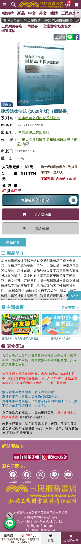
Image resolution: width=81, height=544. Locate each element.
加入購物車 (70, 540)
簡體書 (32, 25)
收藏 (51, 540)
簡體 (54, 13)
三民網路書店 (12, 25)
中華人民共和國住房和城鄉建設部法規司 (47, 141)
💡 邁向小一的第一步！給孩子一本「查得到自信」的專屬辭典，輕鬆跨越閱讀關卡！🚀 (38, 20)
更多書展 (68, 307)
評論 (62, 37)
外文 (43, 13)
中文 (32, 13)
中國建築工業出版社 (33, 132)
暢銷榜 (8, 13)
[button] (78, 327)
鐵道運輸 (8, 30)
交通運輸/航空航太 (57, 25)
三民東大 (69, 13)
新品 (21, 13)
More (74, 295)
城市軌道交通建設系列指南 (39, 117)
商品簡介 (13, 242)
